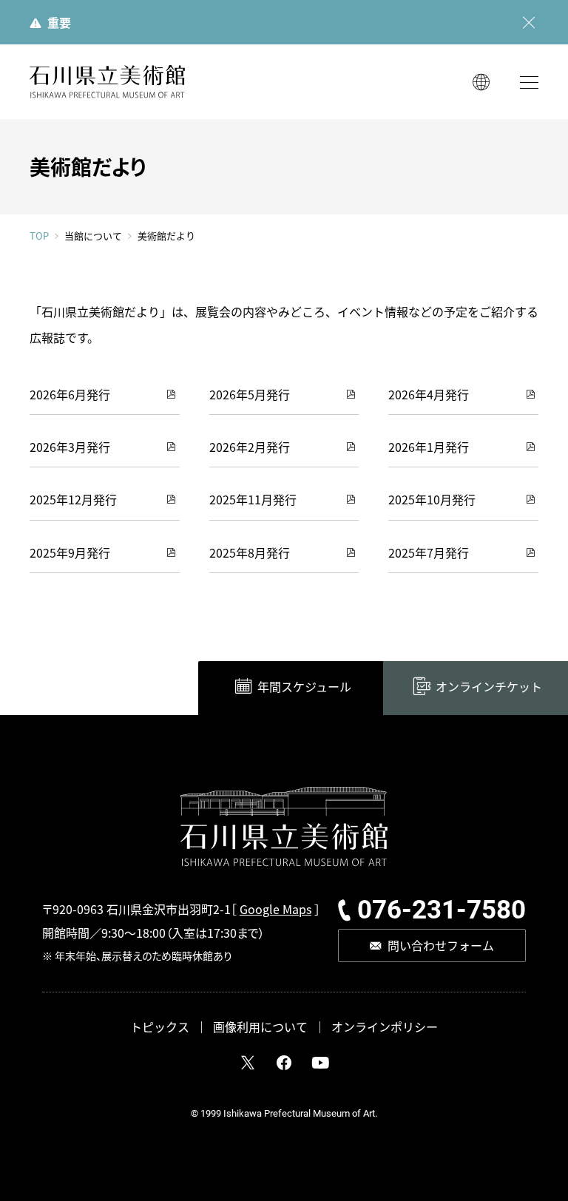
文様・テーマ (255, 602)
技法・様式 (251, 576)
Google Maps (275, 909)
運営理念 (424, 602)
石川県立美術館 (107, 81)
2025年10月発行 (432, 499)
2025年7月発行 (428, 552)
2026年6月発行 (70, 394)
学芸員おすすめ (264, 655)
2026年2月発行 (249, 447)
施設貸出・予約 (100, 710)
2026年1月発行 (428, 447)
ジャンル (246, 629)
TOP (39, 235)
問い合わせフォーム (441, 945)
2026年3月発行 (70, 447)
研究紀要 (424, 629)
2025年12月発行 (73, 499)
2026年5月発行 (249, 394)
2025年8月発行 (249, 552)
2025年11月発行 (253, 499)
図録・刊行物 (432, 576)
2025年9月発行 (70, 552)
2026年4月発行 (428, 394)
